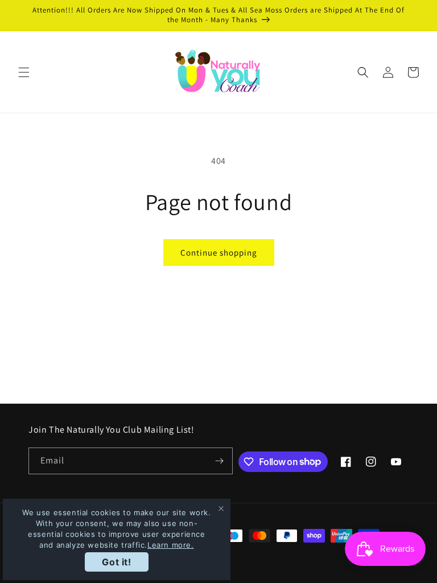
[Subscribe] (219, 460)
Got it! (116, 562)
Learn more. (170, 544)
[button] (23, 72)
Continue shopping (218, 252)
